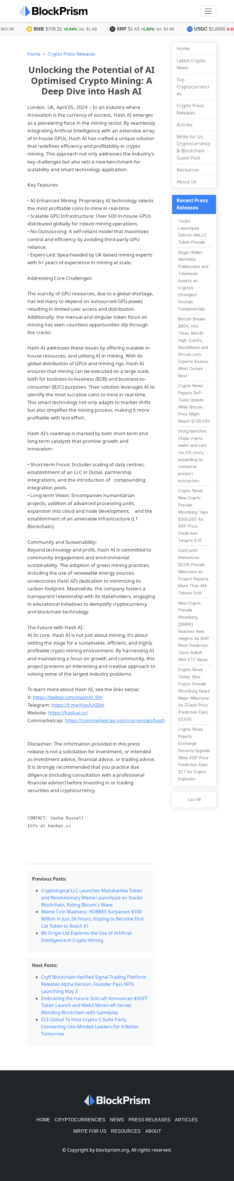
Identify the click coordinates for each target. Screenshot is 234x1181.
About (153, 1131)
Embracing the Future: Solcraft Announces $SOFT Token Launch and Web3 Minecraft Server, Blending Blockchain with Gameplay (94, 1005)
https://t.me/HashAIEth (77, 705)
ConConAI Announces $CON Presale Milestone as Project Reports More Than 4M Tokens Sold (193, 571)
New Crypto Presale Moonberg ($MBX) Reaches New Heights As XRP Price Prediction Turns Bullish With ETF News (193, 631)
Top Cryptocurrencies (193, 86)
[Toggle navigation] (208, 11)
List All (194, 799)
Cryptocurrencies (80, 1119)
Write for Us (89, 1131)
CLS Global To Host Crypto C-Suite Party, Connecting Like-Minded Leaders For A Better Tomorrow (90, 1026)
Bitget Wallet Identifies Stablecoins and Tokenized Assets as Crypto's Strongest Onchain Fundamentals (193, 281)
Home (34, 54)
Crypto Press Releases (71, 54)
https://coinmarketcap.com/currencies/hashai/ (118, 720)
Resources (188, 170)
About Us (187, 182)
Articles (185, 125)
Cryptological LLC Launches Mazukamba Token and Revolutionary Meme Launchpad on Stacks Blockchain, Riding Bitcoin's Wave (91, 897)
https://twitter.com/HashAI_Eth (68, 697)
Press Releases (149, 1119)
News (117, 1119)
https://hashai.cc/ (68, 712)
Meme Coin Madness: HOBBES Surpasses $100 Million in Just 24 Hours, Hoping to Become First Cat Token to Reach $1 (92, 919)
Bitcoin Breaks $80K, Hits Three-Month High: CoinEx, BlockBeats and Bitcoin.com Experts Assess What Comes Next (193, 347)
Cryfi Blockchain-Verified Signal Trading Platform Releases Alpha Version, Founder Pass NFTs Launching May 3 (93, 984)
